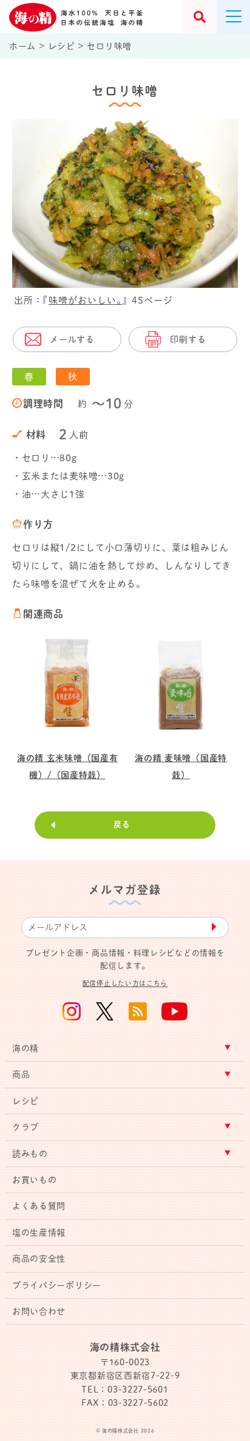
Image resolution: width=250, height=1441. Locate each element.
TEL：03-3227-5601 (124, 1389)
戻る (121, 824)
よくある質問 (39, 1206)
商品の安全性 (39, 1258)
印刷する (188, 339)
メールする (72, 339)
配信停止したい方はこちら (125, 983)
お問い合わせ (39, 1311)
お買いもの (34, 1180)
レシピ (25, 1101)
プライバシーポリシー (56, 1285)
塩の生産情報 (39, 1232)
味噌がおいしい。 (85, 300)
